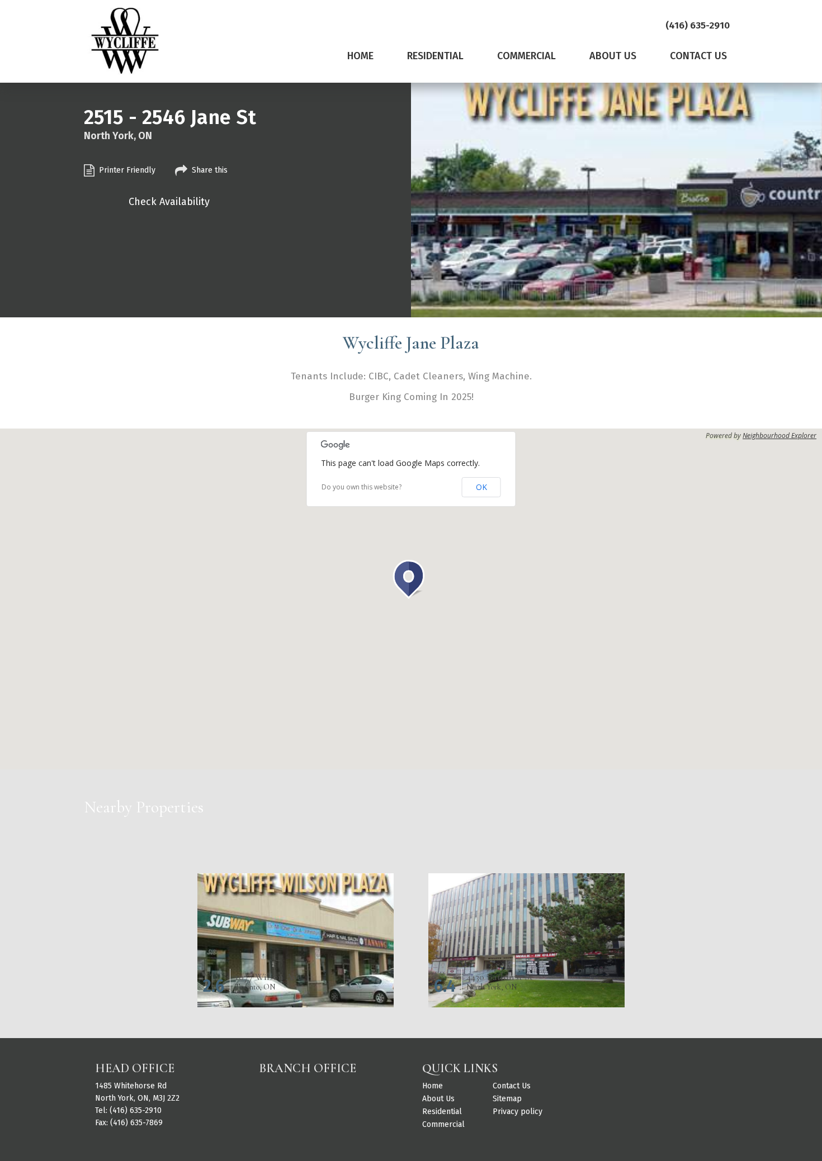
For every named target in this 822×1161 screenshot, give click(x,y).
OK (481, 487)
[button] (411, 579)
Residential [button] (435, 56)
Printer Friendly (127, 170)
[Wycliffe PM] (123, 41)
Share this (210, 170)
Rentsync (656, 1117)
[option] (616, 201)
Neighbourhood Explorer (779, 435)
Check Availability (169, 202)
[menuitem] (360, 63)
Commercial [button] (526, 56)
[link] (360, 58)
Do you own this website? (361, 487)
